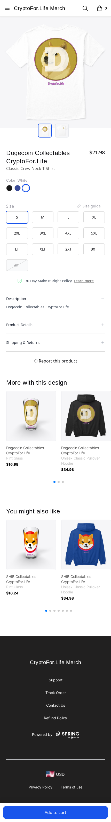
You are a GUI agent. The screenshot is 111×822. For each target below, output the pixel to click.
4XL (68, 233)
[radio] (17, 217)
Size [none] (10, 206)
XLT (43, 249)
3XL (43, 233)
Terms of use (71, 787)
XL (94, 217)
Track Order (55, 692)
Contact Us (55, 705)
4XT (17, 265)
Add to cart (55, 812)
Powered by (42, 734)
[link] (31, 416)
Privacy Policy (40, 787)
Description (16, 298)
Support (55, 680)
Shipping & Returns (23, 342)
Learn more (84, 280)
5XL (94, 233)
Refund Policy (55, 718)
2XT (68, 249)
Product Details (19, 324)
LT (17, 249)
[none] (88, 206)
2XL (17, 233)
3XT (94, 249)
